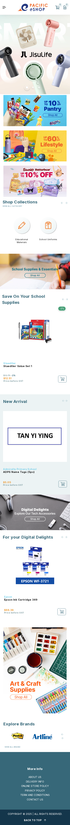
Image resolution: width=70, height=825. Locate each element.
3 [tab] (39, 87)
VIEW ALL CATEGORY (12, 206)
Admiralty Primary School (20, 469)
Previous (2, 54)
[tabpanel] (35, 54)
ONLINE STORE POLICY (35, 786)
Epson (8, 596)
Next (68, 54)
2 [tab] (33, 87)
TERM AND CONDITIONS (35, 794)
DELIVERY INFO (35, 781)
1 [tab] (27, 87)
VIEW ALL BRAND (13, 747)
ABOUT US (35, 777)
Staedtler (9, 363)
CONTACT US (35, 799)
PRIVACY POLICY (35, 790)
